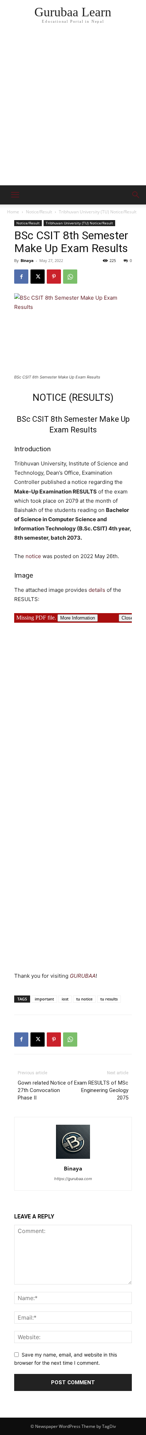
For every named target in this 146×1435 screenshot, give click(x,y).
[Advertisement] (73, 109)
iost (65, 999)
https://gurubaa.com (73, 1178)
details (97, 589)
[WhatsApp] (70, 276)
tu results (109, 999)
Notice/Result (39, 212)
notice (33, 556)
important (44, 999)
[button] (136, 194)
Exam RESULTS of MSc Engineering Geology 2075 (101, 1090)
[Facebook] (21, 276)
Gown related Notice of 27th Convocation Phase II (45, 1090)
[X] (37, 276)
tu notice (84, 999)
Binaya (27, 260)
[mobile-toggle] (15, 194)
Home (13, 212)
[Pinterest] (54, 276)
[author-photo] (73, 1159)
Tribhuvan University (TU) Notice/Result (97, 212)
